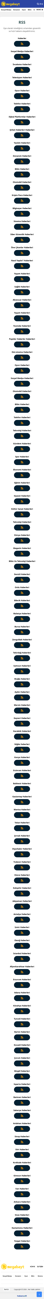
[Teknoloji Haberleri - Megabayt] (13, 1266)
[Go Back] (39, 1294)
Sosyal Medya (6, 10)
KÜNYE (32, 1266)
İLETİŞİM (40, 1266)
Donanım (16, 10)
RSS (7, 1289)
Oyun (24, 10)
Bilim (30, 10)
